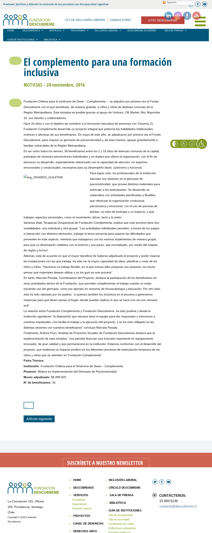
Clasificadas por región (121, 523)
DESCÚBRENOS (83, 487)
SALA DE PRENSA (121, 495)
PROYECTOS (81, 515)
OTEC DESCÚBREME (162, 20)
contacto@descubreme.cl (178, 506)
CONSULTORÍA (120, 20)
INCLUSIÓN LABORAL (123, 480)
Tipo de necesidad (118, 519)
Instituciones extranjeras (122, 528)
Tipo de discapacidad (120, 515)
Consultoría (78, 499)
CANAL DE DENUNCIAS (88, 523)
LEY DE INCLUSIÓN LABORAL (85, 20)
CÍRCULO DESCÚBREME (125, 487)
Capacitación (79, 504)
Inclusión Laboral (82, 508)
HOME (77, 480)
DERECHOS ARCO (85, 531)
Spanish (171, 2)
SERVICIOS (80, 495)
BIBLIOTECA (118, 502)
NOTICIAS (33, 84)
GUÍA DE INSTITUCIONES (125, 510)
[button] (15, 61)
